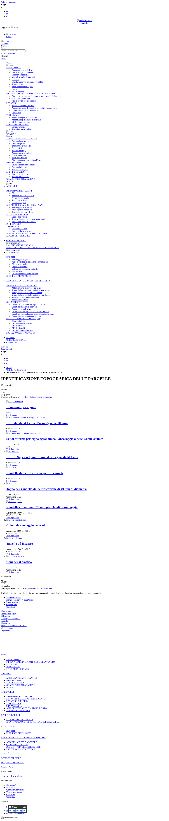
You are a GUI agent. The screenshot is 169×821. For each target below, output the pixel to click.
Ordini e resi (11, 604)
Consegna (10, 797)
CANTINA (11, 134)
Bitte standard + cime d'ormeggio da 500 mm (37, 423)
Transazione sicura (14, 792)
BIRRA (9, 181)
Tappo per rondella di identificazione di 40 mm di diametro (46, 489)
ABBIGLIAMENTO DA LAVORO (21, 285)
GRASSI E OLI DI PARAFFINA (20, 179)
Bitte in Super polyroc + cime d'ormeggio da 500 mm (42, 457)
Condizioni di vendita (15, 790)
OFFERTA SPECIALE (16, 340)
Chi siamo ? (11, 785)
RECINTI (10, 257)
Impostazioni (6, 349)
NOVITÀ (10, 337)
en (7, 11)
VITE (8, 63)
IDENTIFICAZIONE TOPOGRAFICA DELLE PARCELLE (32, 247)
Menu (3, 58)
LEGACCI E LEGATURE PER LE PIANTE (25, 205)
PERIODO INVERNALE (17, 124)
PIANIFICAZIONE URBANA (19, 245)
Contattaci (10, 607)
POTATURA (12, 103)
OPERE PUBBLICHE (16, 240)
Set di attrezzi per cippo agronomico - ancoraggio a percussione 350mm (54, 438)
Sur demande (11, 415)
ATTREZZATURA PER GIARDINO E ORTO (26, 233)
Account (4, 347)
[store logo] (14, 27)
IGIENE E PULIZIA (15, 172)
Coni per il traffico (19, 562)
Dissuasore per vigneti (21, 407)
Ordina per (5, 397)
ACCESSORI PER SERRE (18, 236)
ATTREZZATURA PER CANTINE (21, 139)
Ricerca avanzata (8, 53)
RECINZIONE (12, 252)
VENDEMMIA (13, 115)
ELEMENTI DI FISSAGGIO (19, 276)
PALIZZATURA (13, 68)
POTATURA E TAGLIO (17, 214)
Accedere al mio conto (15, 776)
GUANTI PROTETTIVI (17, 302)
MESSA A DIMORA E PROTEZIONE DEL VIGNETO (30, 94)
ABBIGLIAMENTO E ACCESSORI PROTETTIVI (28, 281)
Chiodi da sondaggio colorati (25, 525)
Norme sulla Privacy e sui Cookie (20, 600)
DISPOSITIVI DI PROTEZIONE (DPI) (23, 319)
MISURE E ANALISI (15, 162)
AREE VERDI (12, 186)
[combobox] (13, 50)
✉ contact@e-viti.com (15, 813)
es (7, 16)
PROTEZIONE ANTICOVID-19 (20, 333)
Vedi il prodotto (12, 449)
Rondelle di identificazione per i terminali (34, 473)
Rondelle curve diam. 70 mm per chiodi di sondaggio (42, 507)
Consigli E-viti (12, 342)
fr (7, 14)
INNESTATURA (13, 224)
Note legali (10, 787)
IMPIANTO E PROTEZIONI (19, 191)
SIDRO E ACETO (14, 226)
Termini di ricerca (13, 597)
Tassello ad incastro (19, 543)
